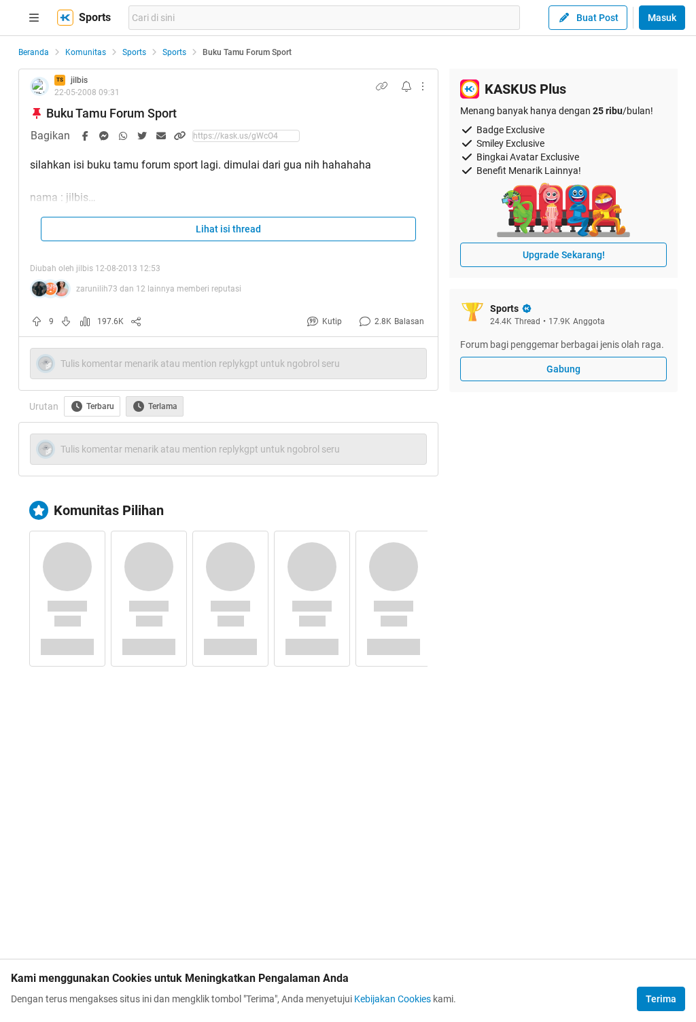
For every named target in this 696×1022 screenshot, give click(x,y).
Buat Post (597, 17)
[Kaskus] (65, 18)
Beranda (33, 52)
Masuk (662, 17)
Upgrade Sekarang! (564, 254)
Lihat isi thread (228, 229)
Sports (134, 52)
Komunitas (85, 52)
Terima (661, 998)
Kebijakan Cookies (392, 998)
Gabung (563, 369)
